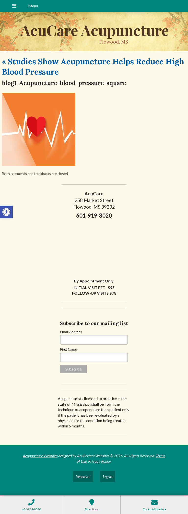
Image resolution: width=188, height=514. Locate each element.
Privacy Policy (99, 461)
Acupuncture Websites (40, 455)
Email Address (71, 332)
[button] (6, 212)
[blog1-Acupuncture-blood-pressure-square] (38, 164)
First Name (68, 349)
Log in (107, 476)
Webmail (83, 476)
